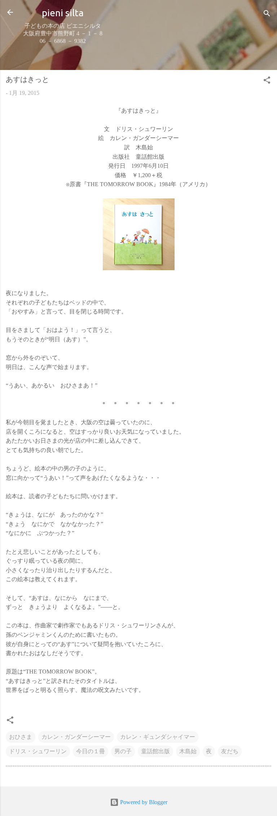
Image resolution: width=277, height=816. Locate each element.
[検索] (267, 15)
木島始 (188, 751)
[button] (267, 81)
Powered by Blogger (143, 802)
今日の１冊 (90, 751)
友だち (229, 751)
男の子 (123, 751)
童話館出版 (155, 751)
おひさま (20, 737)
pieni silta (63, 12)
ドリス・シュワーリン (38, 751)
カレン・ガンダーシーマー (76, 737)
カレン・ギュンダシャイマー (157, 737)
